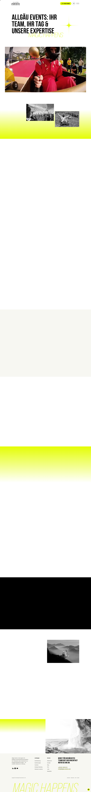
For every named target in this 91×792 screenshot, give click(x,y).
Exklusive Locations (39, 769)
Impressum (68, 777)
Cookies (78, 777)
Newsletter (49, 771)
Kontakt (48, 762)
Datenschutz (72, 777)
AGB (75, 777)
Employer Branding (38, 767)
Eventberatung (38, 760)
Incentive (36, 765)
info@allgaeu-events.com (64, 769)
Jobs (48, 769)
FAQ (48, 767)
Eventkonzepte (38, 762)
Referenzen (49, 760)
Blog (48, 765)
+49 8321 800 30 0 (62, 767)
